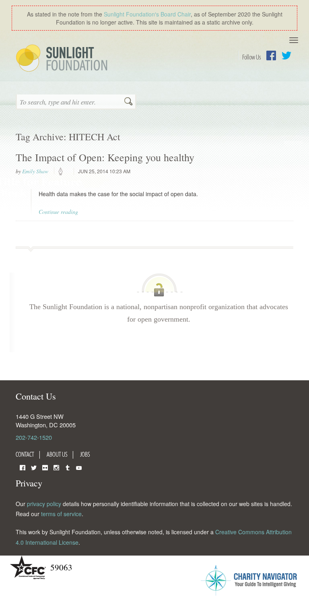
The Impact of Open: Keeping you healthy (105, 157)
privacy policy (44, 504)
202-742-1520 (34, 437)
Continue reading (58, 211)
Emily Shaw (35, 171)
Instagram (56, 466)
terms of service (61, 514)
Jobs (85, 454)
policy (63, 171)
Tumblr (67, 466)
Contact (25, 454)
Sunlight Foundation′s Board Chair (147, 14)
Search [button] (128, 102)
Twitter (286, 55)
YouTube (79, 466)
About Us (57, 454)
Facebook (271, 55)
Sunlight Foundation (63, 58)
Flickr (45, 466)
